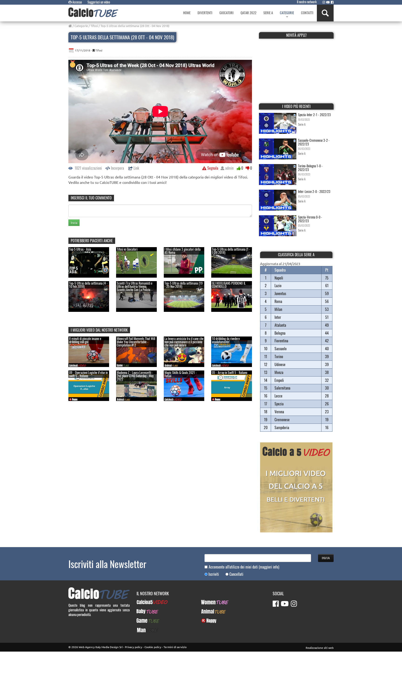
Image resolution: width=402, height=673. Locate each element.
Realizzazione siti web (320, 647)
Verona (279, 411)
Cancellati (236, 574)
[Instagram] (323, 2)
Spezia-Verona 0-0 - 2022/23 (310, 219)
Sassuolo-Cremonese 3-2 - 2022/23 (314, 142)
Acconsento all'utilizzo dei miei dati (244, 567)
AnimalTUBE (209, 611)
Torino (279, 356)
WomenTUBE (209, 602)
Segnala (212, 168)
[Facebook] (332, 2)
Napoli (279, 278)
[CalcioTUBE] (93, 12)
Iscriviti (213, 574)
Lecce (278, 396)
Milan (278, 309)
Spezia (279, 404)
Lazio (278, 285)
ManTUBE (143, 630)
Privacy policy (133, 647)
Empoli (279, 380)
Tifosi (94, 26)
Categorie (81, 26)
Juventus (280, 293)
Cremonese (282, 419)
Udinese (280, 364)
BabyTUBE (143, 611)
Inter (278, 317)
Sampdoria (282, 427)
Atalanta (280, 325)
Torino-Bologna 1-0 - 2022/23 (310, 167)
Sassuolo (281, 348)
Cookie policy (152, 647)
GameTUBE (144, 620)
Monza (279, 372)
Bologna (280, 333)
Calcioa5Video (146, 602)
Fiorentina (281, 340)
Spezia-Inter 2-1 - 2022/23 (314, 114)
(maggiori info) (269, 567)
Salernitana (282, 388)
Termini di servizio (175, 647)
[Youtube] (328, 2)
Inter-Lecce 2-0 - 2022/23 (314, 191)
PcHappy (207, 620)
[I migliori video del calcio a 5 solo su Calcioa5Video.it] (296, 487)
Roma (278, 301)
